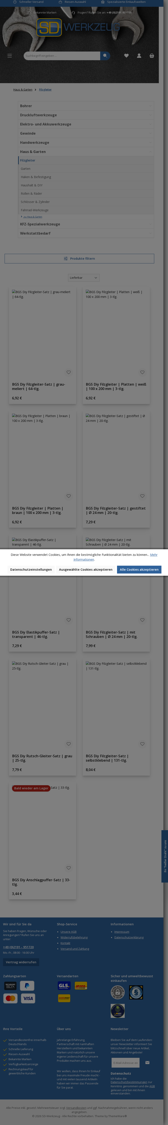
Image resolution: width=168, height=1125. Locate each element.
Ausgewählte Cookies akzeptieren (85, 569)
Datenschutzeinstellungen (31, 569)
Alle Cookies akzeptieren (139, 569)
